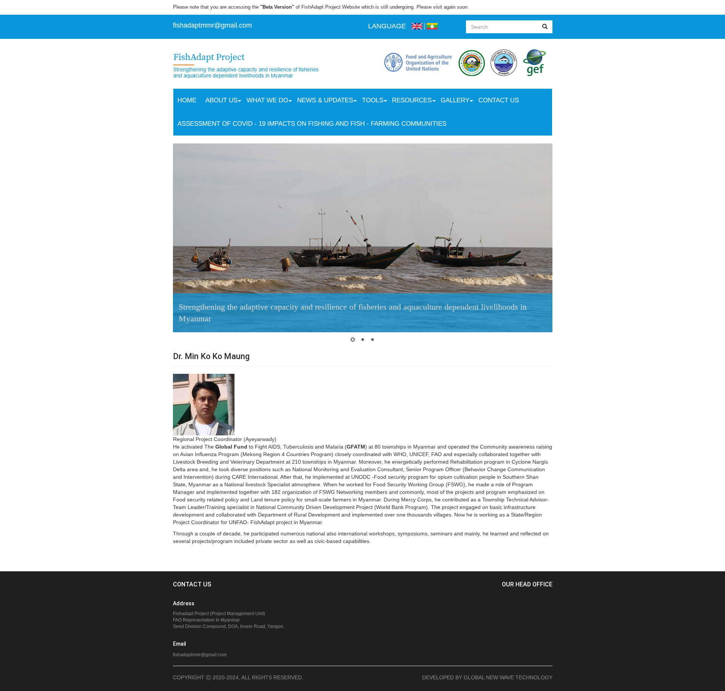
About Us (219, 101)
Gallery (452, 101)
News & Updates (323, 101)
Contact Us (498, 100)
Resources (409, 101)
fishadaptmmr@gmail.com (200, 654)
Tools (370, 101)
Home (186, 100)
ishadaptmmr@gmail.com (213, 25)
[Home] (253, 66)
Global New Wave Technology (508, 677)
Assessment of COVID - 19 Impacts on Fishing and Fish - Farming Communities (311, 123)
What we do (265, 101)
